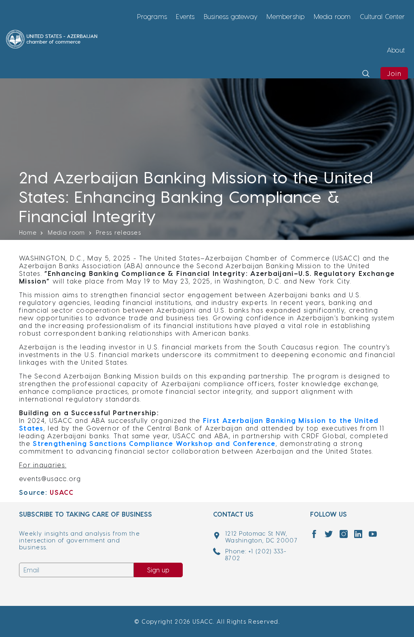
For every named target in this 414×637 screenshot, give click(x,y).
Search (364, 84)
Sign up (158, 570)
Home (28, 232)
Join (394, 73)
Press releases (118, 232)
